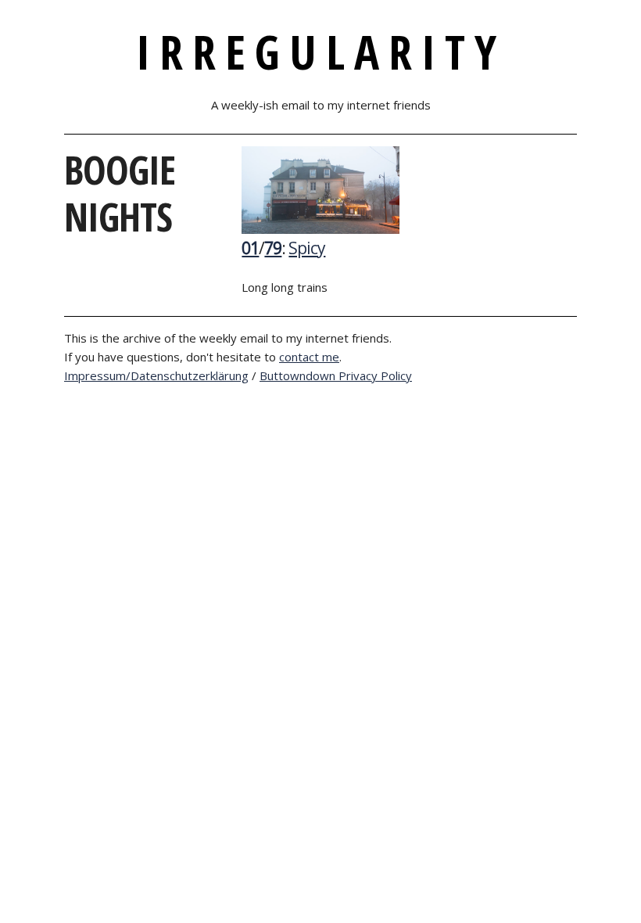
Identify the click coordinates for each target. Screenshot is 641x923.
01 (250, 248)
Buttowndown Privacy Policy (336, 375)
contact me (309, 357)
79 (272, 248)
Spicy (306, 248)
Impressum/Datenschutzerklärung (156, 375)
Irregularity (321, 52)
